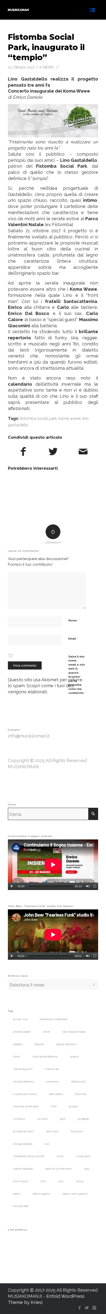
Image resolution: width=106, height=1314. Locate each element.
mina (60, 1156)
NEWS (48, 67)
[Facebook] (79, 1308)
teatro (16, 1193)
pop (86, 1168)
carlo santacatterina (44, 1056)
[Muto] (87, 886)
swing (79, 1181)
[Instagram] (94, 1308)
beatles (17, 1044)
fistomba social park (38, 418)
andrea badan (22, 1031)
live (47, 1144)
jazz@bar (83, 1119)
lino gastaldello (22, 1144)
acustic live (20, 1019)
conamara (52, 1081)
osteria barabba (23, 1168)
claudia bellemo (23, 1081)
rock (43, 1181)
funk (54, 1106)
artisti (46, 1031)
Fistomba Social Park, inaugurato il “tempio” (46, 47)
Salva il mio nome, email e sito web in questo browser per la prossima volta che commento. (76, 675)
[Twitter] (87, 1308)
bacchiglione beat (74, 1031)
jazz (62, 1119)
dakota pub (78, 1081)
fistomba (80, 1094)
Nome (73, 620)
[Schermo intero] (95, 886)
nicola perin (83, 1156)
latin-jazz (52, 1131)
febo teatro (56, 1094)
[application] (53, 864)
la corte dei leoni (23, 1131)
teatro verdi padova (75, 1193)
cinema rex (52, 1069)
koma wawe (69, 418)
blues (16, 1056)
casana (74, 1056)
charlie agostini (23, 1069)
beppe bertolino (66, 1044)
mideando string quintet (28, 1156)
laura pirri (77, 1131)
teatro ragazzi (41, 1193)
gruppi (73, 1106)
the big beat (21, 1206)
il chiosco (19, 1119)
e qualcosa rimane (24, 1094)
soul (60, 1181)
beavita (39, 1044)
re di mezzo (20, 1181)
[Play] (12, 886)
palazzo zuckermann (58, 1168)
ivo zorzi (42, 1119)
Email (73, 638)
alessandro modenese (53, 1019)
